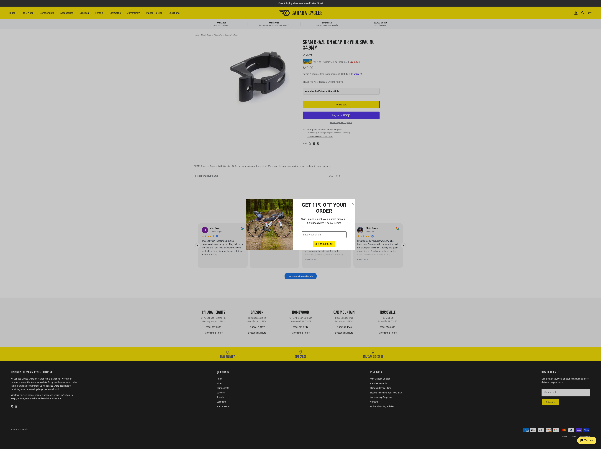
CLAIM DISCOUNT (324, 244)
